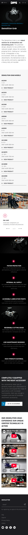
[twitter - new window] (15, 527)
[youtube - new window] (3, 527)
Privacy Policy (6, 520)
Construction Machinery (16, 23)
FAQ (3, 515)
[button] (24, 3)
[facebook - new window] (11, 527)
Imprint (4, 517)
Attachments (5, 23)
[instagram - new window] (7, 527)
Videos (3, 523)
